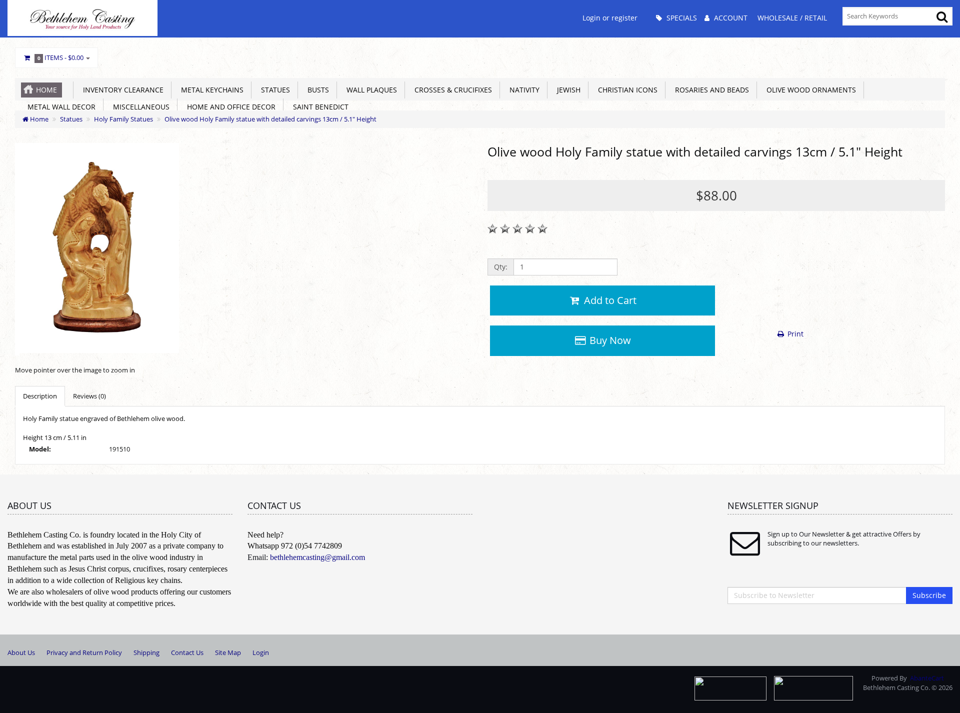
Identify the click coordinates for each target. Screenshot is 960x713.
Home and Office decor (229, 107)
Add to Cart (609, 300)
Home (46, 89)
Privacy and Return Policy (84, 652)
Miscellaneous (139, 107)
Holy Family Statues (123, 119)
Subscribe (929, 595)
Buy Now (609, 340)
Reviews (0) (89, 396)
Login (260, 652)
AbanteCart (927, 678)
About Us (21, 652)
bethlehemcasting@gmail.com (317, 557)
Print (795, 333)
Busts (316, 89)
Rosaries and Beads (710, 89)
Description (40, 396)
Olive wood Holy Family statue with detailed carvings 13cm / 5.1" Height (270, 119)
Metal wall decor (60, 107)
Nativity (523, 89)
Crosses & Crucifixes (451, 89)
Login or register (610, 17)
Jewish (566, 89)
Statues (273, 89)
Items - (61, 57)
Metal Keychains (210, 89)
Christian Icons (626, 89)
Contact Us (187, 652)
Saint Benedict (318, 107)
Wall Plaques (369, 89)
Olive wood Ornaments (809, 89)
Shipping (147, 652)
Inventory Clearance (121, 89)
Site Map (228, 652)
